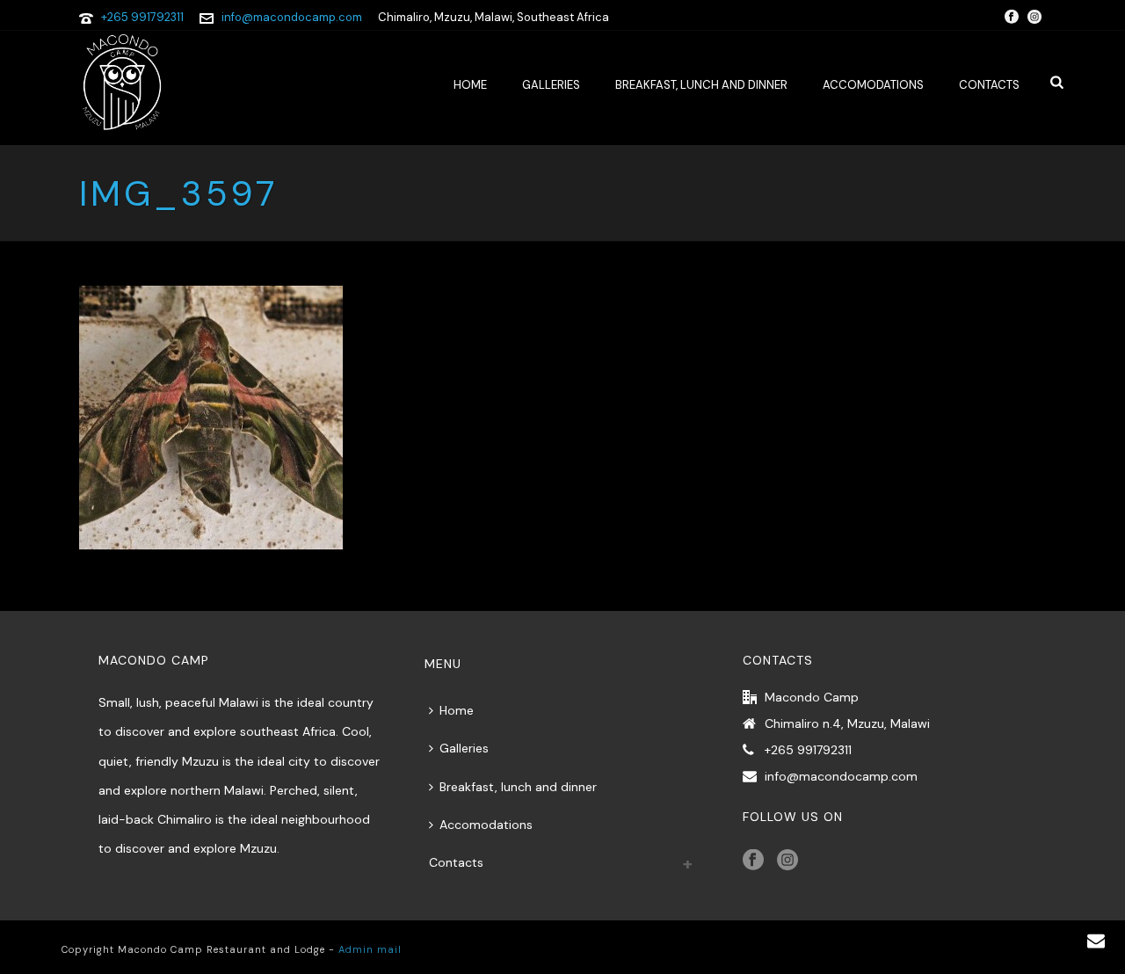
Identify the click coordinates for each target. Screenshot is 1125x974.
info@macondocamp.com (291, 17)
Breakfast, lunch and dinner (701, 84)
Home (470, 84)
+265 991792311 (142, 17)
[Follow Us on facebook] (753, 860)
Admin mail (370, 949)
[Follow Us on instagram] (787, 860)
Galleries (551, 84)
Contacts (989, 84)
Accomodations (873, 84)
